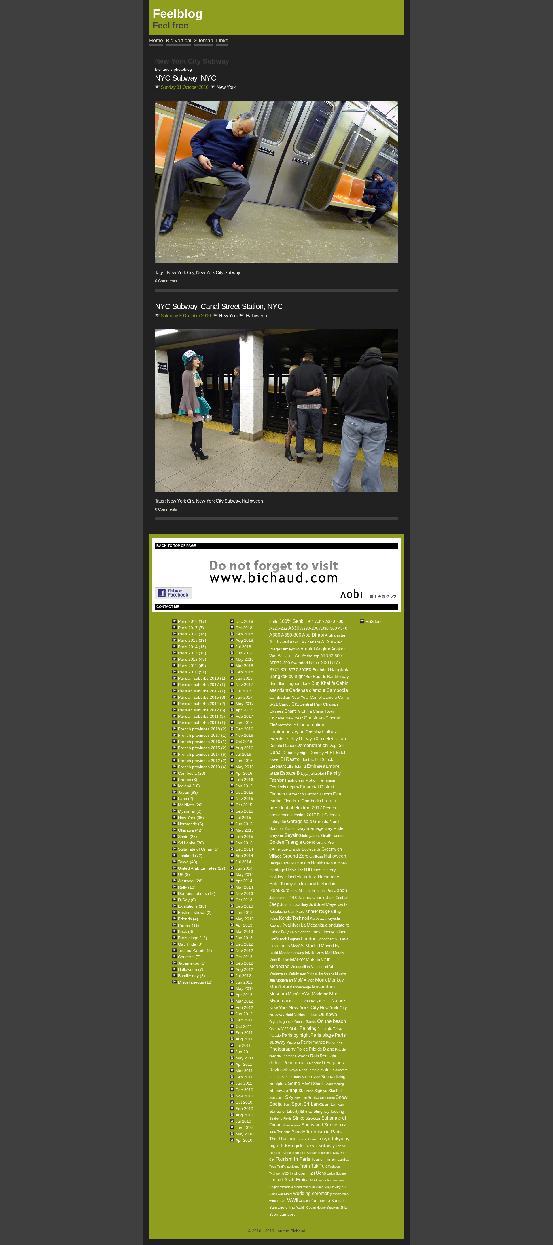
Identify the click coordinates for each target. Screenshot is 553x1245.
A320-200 (334, 621)
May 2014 (245, 874)
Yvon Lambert (282, 1214)
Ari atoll (285, 655)
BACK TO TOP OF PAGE (176, 546)
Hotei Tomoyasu (284, 883)
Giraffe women (333, 835)
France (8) (187, 779)
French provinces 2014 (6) (202, 754)
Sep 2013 (244, 906)
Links (222, 40)
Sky (289, 1097)
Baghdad (321, 669)
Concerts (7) (189, 956)
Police (302, 1049)
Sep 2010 (244, 1108)
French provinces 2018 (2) (202, 729)
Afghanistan (335, 635)
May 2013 (245, 918)
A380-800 (291, 635)
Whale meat (341, 1194)
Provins (303, 1056)
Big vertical (178, 40)
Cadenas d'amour (307, 690)
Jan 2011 (244, 1083)
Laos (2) (185, 798)
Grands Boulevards (305, 849)
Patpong (293, 1042)
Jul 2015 (243, 817)
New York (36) (191, 817)
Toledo (340, 1146)
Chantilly (292, 711)
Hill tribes (312, 869)
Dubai (275, 752)
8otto (274, 621)
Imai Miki (298, 891)
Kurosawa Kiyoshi (325, 918)
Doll (340, 745)
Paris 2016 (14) (192, 634)
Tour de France (280, 1152)
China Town (323, 711)
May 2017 (245, 703)
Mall (328, 953)
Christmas (314, 717)
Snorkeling (327, 1097)
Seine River (300, 1083)
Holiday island (282, 876)
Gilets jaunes (309, 835)
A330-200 (309, 628)
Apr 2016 (244, 773)
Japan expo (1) (192, 963)
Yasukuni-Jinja (337, 1207)
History (329, 869)
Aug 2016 (244, 748)
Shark (318, 1083)
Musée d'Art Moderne (308, 993)
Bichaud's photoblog (173, 69)
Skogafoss (276, 1097)
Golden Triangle (285, 842)
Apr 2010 (244, 1140)
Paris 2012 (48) (192, 659)
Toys (272, 1166)
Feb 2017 (244, 716)
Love (343, 939)
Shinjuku (294, 1090)
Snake (313, 1097)
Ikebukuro (279, 890)
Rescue (315, 1063)
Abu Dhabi (313, 635)
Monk (321, 980)
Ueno (321, 1172)
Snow (341, 1097)
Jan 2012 (244, 1013)
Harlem (303, 862)
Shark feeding (334, 1084)
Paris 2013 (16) (192, 653)
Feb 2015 (244, 836)
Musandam (323, 986)
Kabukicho (278, 911)
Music (335, 993)
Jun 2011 (244, 1051)
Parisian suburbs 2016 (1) (201, 691)
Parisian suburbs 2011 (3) (201, 716)
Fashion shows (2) (195, 912)
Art (298, 655)
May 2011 (244, 1058)
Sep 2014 (244, 855)
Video (319, 1187)
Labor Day (279, 931)
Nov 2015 (244, 798)
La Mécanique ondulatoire (325, 925)
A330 (293, 628)
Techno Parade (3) (195, 950)
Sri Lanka (313, 1104)
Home (156, 40)
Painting (308, 1028)
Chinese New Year (286, 718)
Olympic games (281, 1022)
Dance (289, 745)
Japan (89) (188, 792)
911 (311, 621)
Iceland (308, 883)
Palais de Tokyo (329, 1029)
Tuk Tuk (319, 1166)
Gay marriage (310, 828)
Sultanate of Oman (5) (198, 849)
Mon (310, 980)
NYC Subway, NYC (185, 78)
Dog (332, 745)
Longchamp (327, 939)
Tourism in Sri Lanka (330, 1159)
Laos (316, 931)
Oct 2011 (244, 1026)
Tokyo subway (319, 1145)
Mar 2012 (244, 1001)
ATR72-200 (279, 662)
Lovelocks (279, 945)
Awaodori (299, 662)
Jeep (274, 904)
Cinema (332, 717)
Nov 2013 (244, 893)
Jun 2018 (244, 653)
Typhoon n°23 (279, 1173)
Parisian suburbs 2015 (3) (201, 697)
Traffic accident (288, 1166)
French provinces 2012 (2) (202, 760)
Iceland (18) (189, 786)
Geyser (276, 835)
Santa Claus (291, 1077)
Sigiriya (320, 1090)
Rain (314, 1055)
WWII (292, 1200)
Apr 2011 (244, 1064)
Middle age (297, 973)
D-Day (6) (187, 900)
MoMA (300, 979)
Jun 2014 (244, 868)
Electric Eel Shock (316, 759)
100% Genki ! (293, 621)
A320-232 (278, 628)
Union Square (336, 1173)
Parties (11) (188, 925)
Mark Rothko (279, 960)
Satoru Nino (311, 1077)
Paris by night (296, 1035)
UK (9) (184, 874)
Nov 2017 (244, 684)
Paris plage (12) (192, 937)
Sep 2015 (244, 811)
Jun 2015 (244, 824)
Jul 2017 (243, 691)
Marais (338, 953)
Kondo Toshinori (294, 918)
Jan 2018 (244, 678)
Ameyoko (291, 649)
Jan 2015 (244, 843)
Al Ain (327, 641)
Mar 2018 (244, 665)
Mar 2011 (244, 1070)
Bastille (319, 676)
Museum (278, 993)
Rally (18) (187, 887)
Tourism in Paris (293, 1159)
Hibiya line (294, 870)
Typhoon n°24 (302, 1173)
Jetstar (286, 904)
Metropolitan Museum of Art (311, 967)
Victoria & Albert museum (297, 1187)
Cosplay (313, 731)
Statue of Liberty (284, 1111)
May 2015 (245, 830)
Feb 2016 (244, 779)
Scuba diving (333, 1076)
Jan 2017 (244, 722)
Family (334, 773)
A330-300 (328, 628)
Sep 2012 (244, 963)
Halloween (256, 315)
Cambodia (337, 690)
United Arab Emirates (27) (201, 868)
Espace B (290, 773)
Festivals (277, 786)
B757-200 (319, 662)
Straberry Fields (280, 1118)
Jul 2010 (243, 1121)
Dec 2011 (244, 1020)
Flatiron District (318, 794)
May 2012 (245, 988)
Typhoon (334, 1166)
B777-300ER (300, 669)
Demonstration (312, 745)
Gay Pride (333, 828)
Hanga (274, 863)
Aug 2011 (244, 1039)
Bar (309, 676)
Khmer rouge (317, 911)
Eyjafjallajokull (313, 773)
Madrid (312, 945)
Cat (295, 704)
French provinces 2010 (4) (202, 767)
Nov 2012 (244, 950)
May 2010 (245, 1134)
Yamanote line (282, 1207)
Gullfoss (316, 856)
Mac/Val (297, 946)
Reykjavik (278, 1069)
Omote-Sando (305, 1022)
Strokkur (313, 1118)
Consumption (310, 724)
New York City (180, 272)
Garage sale (299, 821)
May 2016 (245, 767)
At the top (310, 656)
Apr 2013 (244, 925)
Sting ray (306, 1111)
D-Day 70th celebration (322, 738)
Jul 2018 (243, 646)
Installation (315, 891)
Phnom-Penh (336, 1042)
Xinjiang (304, 1200)
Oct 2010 (244, 1102)
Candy (285, 704)
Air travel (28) (190, 881)
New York (226, 87)
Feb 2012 (244, 1007)
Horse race (328, 876)
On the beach (331, 1021)
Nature (338, 1000)
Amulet (307, 648)
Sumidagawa (291, 1125)
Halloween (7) (190, 969)
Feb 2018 (244, 672)
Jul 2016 (243, 754)
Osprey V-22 (279, 1029)
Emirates (316, 766)
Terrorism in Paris (324, 1131)
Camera (330, 697)
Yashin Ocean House (311, 1207)
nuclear (311, 1015)
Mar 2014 (244, 887)
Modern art (284, 980)
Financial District (317, 786)
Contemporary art (287, 731)
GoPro (309, 842)
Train (305, 1166)
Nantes (324, 1001)
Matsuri (313, 959)
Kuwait (275, 925)
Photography (282, 1049)
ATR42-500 (331, 655)
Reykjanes (333, 1062)
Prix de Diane (321, 1049)
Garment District (283, 828)
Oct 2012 (244, 956)
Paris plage (322, 1035)
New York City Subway (218, 272)
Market (297, 959)
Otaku (294, 1029)
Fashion (276, 780)
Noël (289, 1015)
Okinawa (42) (190, 830)
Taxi (342, 1125)
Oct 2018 (244, 627)
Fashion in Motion (301, 780)
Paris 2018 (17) (192, 621)
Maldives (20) (190, 805)
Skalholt (335, 1090)
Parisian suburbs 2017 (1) (201, 684)
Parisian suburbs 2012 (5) (201, 710)
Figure (293, 787)
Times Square (307, 1139)
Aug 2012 (244, 969)
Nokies (299, 1015)
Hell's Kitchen (335, 863)
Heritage (277, 869)
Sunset (331, 1124)
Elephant (277, 766)
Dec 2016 (244, 729)
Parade (275, 1036)
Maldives (314, 952)
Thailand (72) (190, 855)
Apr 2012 (244, 994)
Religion (291, 1062)
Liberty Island (333, 931)
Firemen (277, 793)
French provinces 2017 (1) (202, 735)
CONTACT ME (167, 607)
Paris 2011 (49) (192, 665)
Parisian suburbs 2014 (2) (201, 703)
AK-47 (295, 642)
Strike (298, 1118)
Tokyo (324, 1138)
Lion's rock (278, 939)
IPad (329, 891)
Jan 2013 (244, 937)
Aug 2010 (244, 1115)
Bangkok (339, 669)
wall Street (285, 1194)
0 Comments (166, 280)
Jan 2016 (244, 786)
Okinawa (327, 1014)
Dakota (275, 745)
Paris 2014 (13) (192, 646)
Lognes (294, 939)
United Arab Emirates (292, 1180)
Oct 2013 (244, 900)
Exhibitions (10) (192, 906)
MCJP (325, 960)
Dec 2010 (244, 1089)
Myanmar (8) (190, 811)
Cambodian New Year (289, 697)
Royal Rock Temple (304, 1070)
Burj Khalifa (323, 683)
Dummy (317, 752)
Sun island (312, 1124)
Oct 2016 (244, 741)
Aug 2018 (244, 640)
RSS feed (374, 621)
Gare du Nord (326, 821)
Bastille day (338, 676)
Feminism (327, 780)
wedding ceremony (312, 1193)
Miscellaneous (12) (195, 982)
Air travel (279, 642)
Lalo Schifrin (300, 932)
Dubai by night (296, 752)
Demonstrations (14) (196, 893)
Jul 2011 (243, 1045)
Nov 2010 (244, 1096)
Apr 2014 (244, 881)
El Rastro (290, 759)
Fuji (320, 814)
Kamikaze (296, 911)
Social (276, 1104)
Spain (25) (187, 836)
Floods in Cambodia (302, 800)
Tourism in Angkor (304, 1152)
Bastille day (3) (191, 975)
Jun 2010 (244, 1127)
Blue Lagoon (288, 683)
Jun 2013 (244, 912)
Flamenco (295, 794)
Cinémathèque (282, 725)
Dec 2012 (244, 944)
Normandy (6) (190, 824)
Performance (313, 1042)
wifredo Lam (277, 1200)
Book (305, 683)
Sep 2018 (244, 634)
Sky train (300, 1097)
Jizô (312, 904)
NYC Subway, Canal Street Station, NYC (219, 306)
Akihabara (311, 642)
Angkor (323, 648)
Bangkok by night (287, 676)
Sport (296, 1104)
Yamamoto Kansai (327, 1200)
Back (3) (185, 931)
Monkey (336, 979)
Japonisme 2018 (283, 897)
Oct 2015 (244, 805)
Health (317, 862)
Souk (287, 1104)
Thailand (287, 1138)
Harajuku (288, 863)
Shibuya (277, 1090)
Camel (316, 697)
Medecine (279, 966)
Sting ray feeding (328, 1111)
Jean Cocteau (337, 897)
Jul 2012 (243, 975)
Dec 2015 (244, 792)
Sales (326, 1069)
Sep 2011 (244, 1032)
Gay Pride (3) (190, 944)
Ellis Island (296, 766)
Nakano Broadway (303, 1001)
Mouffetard (280, 987)
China (306, 711)
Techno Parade (291, 1131)
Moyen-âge (302, 987)
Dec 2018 (244, 621)
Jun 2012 (244, 982)
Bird (272, 683)
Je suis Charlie (311, 897)
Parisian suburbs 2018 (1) (201, 678)
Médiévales (278, 973)
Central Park (311, 704)
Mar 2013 (244, 931)
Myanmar (278, 1000)
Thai (273, 1138)
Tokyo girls (292, 1145)
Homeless (306, 876)
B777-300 (278, 669)
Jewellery (300, 904)
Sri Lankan (334, 1104)
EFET (330, 752)
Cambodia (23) (191, 773)
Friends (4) (188, 918)
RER (304, 1063)
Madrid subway (291, 953)
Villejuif (329, 1187)
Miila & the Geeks (320, 973)
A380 (274, 635)
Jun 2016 (244, 760)
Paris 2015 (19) (192, 640)
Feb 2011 (244, 1077)
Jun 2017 (244, 697)
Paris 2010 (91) (192, 672)
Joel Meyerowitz (332, 904)
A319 (320, 621)
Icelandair (326, 883)
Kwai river (290, 925)
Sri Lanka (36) (191, 843)
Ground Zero (295, 855)
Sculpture (278, 1083)
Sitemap (203, 40)
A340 (342, 628)
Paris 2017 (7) (191, 627)
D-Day (291, 738)
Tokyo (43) (187, 862)
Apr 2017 (244, 710)
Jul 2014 (243, 862)
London (309, 938)
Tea (272, 1132)
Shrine (308, 1091)
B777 (335, 662)
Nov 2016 (244, 735)
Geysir (291, 835)
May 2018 (245, 659)
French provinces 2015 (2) (202, 748)
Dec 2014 (244, 849)
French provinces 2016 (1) (202, 741)
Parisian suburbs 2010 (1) (201, 722)
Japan (340, 890)
